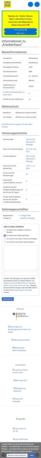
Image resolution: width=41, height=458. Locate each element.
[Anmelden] (30, 4)
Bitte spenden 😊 (20, 30)
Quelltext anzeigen (27, 218)
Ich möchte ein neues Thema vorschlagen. (22, 239)
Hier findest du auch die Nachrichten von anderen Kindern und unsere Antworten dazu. (20, 283)
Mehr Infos (20, 33)
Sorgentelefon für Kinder (23, 290)
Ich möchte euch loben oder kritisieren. (21, 242)
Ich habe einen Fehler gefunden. (18, 235)
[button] (17, 455)
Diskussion (30, 142)
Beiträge (29, 145)
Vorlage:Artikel (25, 216)
